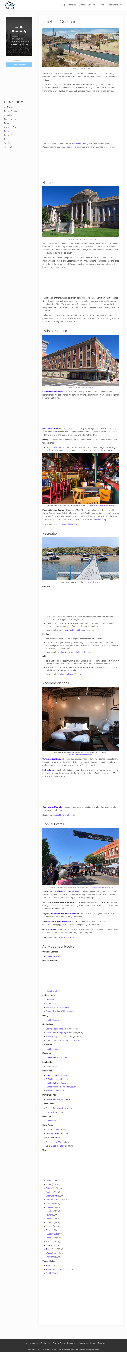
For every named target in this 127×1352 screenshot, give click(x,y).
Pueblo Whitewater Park (56, 1058)
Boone (48, 1184)
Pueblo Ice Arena (53, 1049)
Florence (49, 1207)
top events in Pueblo (65, 937)
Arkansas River (52, 1000)
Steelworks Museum (55, 1090)
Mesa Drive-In (52, 991)
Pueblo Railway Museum (57, 1083)
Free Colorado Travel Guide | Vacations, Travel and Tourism (63, 1350)
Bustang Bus (51, 1265)
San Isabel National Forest (57, 1007)
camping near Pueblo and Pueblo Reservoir (75, 630)
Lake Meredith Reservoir (56, 1146)
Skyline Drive (51, 1112)
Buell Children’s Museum (56, 1075)
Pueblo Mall (51, 1121)
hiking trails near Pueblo (70, 674)
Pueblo (7, 131)
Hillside (49, 1219)
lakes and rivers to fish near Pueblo (75, 652)
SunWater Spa (52, 1036)
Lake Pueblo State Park (56, 1129)
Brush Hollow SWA (54, 1142)
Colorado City (52, 1196)
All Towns (8, 107)
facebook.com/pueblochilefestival (102, 887)
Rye (6, 139)
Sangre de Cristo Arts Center (58, 1099)
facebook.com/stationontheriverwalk (80, 755)
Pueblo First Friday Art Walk (67, 891)
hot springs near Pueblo (70, 1040)
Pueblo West (51, 1234)
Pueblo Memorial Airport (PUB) (59, 1269)
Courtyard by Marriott (52, 807)
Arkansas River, (72, 147)
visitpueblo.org (100, 519)
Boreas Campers (53, 956)
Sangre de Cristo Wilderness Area (60, 1011)
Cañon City (51, 1188)
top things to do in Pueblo (67, 524)
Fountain (50, 1211)
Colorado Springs (53, 1200)
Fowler (49, 1215)
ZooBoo (51, 929)
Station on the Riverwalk (53, 759)
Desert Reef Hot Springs (56, 1032)
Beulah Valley (10, 119)
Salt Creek (50, 1241)
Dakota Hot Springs (54, 1029)
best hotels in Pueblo (65, 815)
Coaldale (50, 1192)
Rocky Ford (51, 1238)
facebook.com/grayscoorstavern (104, 506)
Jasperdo (93, 239)
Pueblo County (81, 144)
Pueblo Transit (52, 1273)
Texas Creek (51, 1249)
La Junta (50, 1222)
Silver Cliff (50, 1245)
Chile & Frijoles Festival (58, 921)
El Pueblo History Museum (57, 1079)
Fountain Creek (52, 1004)
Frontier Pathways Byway (57, 1108)
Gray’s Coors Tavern (55, 447)
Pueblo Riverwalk (53, 1020)
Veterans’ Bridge (53, 1067)
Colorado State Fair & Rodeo (65, 913)
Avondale (50, 1181)
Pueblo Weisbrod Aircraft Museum (61, 1087)
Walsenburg (51, 1253)
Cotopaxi (50, 1203)
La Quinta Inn (48, 770)
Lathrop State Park (54, 1133)
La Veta (49, 1226)
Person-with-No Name (93, 582)
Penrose (49, 1230)
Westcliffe (50, 1257)
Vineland (8, 147)
